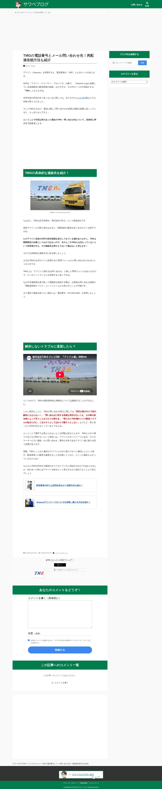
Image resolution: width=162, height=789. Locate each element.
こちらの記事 (82, 98)
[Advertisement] (81, 33)
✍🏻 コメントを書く (60, 683)
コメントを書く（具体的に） (44, 598)
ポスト (61, 564)
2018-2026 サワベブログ (79, 787)
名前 (34, 633)
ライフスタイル (61, 553)
